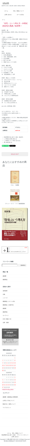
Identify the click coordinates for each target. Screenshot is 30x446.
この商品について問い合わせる (12, 140)
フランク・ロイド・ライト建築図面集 (15, 203)
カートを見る (20, 14)
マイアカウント (7, 407)
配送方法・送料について (9, 404)
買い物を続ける (8, 142)
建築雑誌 (5, 279)
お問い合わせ (8, 14)
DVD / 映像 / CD (7, 319)
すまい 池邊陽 (15, 185)
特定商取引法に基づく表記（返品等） (14, 137)
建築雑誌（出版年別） (8, 305)
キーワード (6, 315)
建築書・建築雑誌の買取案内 (10, 397)
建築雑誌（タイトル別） (9, 301)
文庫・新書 (6, 322)
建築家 (4, 308)
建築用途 (5, 312)
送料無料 (5, 290)
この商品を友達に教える (10, 139)
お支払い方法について (8, 400)
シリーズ (5, 298)
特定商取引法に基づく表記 (9, 435)
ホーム (6, 11)
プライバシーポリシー (22, 435)
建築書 (4, 276)
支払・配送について (18, 11)
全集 (4, 294)
